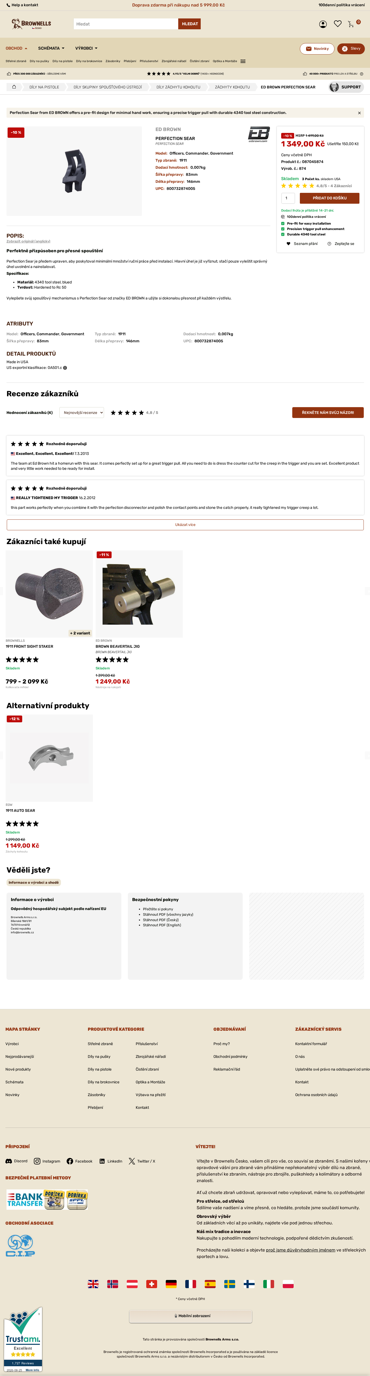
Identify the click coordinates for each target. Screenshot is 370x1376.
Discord (20, 1161)
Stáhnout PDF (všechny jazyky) (168, 914)
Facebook (83, 1161)
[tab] (34, 882)
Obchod (14, 48)
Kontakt (142, 1107)
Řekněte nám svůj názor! (328, 412)
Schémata (49, 48)
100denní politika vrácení (342, 5)
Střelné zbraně (16, 61)
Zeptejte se (344, 243)
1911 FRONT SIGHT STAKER (29, 646)
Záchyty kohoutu (17, 851)
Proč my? (221, 1044)
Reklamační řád (226, 1069)
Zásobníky (113, 61)
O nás (300, 1056)
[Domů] (12, 87)
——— (243, 60)
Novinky (12, 1095)
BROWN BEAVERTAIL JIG (118, 646)
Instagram (51, 1161)
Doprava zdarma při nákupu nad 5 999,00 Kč (178, 5)
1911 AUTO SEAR (20, 810)
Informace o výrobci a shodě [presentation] (34, 882)
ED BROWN (168, 129)
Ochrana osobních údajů (316, 1095)
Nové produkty (18, 1069)
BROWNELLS (15, 641)
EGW (9, 805)
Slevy (356, 48)
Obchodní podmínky (230, 1056)
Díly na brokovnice (89, 61)
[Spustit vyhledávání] (189, 23)
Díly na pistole (63, 61)
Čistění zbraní (199, 61)
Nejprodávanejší (19, 1056)
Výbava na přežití (150, 1095)
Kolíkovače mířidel (17, 687)
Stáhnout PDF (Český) (160, 920)
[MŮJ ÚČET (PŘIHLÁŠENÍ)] (324, 24)
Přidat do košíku (330, 198)
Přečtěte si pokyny (158, 909)
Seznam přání (339, 24)
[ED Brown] (259, 134)
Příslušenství (149, 61)
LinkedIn (115, 1161)
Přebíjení (130, 61)
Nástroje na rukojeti (108, 687)
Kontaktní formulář (311, 1044)
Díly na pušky (39, 61)
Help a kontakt (24, 5)
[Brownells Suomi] (249, 1284)
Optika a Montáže (225, 61)
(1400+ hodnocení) (198, 73)
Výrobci (84, 48)
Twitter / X (146, 1161)
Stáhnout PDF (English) (162, 925)
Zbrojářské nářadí (174, 61)
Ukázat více (185, 524)
